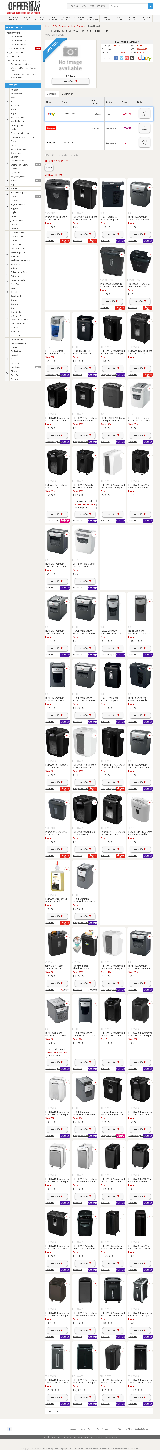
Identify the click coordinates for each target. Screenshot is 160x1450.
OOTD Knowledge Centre (18, 60)
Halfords (14, 200)
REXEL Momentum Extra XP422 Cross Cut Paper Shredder (84, 1034)
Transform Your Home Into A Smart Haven (23, 76)
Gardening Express (19, 192)
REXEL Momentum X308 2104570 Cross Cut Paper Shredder (138, 218)
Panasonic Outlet (18, 280)
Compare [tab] (51, 93)
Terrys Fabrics (17, 339)
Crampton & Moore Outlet (22, 137)
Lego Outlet (16, 244)
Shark (13, 308)
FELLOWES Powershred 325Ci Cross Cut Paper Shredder (140, 1381)
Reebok (14, 292)
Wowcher (15, 379)
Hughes (14, 212)
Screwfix (14, 304)
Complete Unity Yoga (20, 133)
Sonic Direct (16, 315)
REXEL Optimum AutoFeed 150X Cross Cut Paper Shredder (84, 900)
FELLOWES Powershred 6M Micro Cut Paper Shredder (85, 419)
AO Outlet (15, 105)
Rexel (49, 167)
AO (12, 101)
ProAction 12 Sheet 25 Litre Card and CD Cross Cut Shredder (140, 285)
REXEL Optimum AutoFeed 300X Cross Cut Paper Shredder (111, 632)
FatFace (14, 188)
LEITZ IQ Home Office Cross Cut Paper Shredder (84, 565)
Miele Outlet (16, 256)
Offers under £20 (18, 44)
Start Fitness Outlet (19, 323)
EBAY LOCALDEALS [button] (146, 18)
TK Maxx (14, 347)
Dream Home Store (25, 164)
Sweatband (15, 335)
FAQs (119, 1429)
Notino (14, 268)
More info (50, 240)
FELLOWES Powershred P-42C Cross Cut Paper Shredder (113, 352)
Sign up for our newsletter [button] (71, 1448)
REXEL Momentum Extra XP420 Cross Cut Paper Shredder (56, 699)
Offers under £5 (18, 36)
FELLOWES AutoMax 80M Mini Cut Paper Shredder (138, 486)
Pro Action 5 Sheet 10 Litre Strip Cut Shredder (112, 285)
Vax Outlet (15, 355)
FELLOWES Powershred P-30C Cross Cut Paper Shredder (57, 1247)
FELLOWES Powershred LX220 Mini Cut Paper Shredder (113, 1180)
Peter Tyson (16, 284)
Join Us (96, 1429)
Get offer (69, 81)
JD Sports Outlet (18, 220)
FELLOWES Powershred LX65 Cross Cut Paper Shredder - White (113, 486)
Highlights (15, 27)
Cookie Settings (141, 1429)
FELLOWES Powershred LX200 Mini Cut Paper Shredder (113, 1034)
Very (13, 359)
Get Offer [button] (56, 234)
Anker (13, 97)
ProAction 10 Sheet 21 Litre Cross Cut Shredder (56, 218)
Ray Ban (14, 288)
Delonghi (15, 157)
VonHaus (15, 363)
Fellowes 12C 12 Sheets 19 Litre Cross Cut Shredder (113, 833)
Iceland (14, 216)
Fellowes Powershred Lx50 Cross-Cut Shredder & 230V (56, 486)
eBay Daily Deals (18, 176)
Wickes (14, 371)
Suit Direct (15, 327)
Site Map (128, 1429)
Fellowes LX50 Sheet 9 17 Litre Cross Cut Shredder (84, 766)
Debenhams (16, 153)
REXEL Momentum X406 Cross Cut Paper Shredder (139, 766)
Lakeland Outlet (18, 232)
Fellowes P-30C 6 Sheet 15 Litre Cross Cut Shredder (85, 218)
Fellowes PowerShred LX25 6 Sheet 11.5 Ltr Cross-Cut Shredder (84, 833)
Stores (12, 85)
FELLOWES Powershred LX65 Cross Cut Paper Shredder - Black (57, 419)
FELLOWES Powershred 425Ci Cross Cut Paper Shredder (57, 1381)
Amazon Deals (17, 93)
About (73, 1429)
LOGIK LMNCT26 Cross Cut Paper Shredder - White (140, 833)
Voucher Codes (13, 56)
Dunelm (14, 168)
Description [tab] (67, 93)
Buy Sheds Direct (18, 121)
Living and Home (18, 248)
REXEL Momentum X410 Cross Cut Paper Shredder (84, 632)
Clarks (13, 129)
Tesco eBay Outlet (19, 343)
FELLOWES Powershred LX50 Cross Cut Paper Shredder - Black (140, 1113)
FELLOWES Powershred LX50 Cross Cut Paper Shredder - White (113, 967)
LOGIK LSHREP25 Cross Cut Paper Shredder (113, 419)
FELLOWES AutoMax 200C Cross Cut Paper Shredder (84, 1247)
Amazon (14, 90)
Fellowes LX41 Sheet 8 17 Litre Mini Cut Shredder (56, 766)
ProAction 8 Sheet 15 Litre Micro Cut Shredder (56, 833)
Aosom (14, 109)
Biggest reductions (15, 52)
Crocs (13, 141)
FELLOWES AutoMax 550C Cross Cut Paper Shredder (112, 1247)
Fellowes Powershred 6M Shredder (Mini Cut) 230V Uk (112, 1113)
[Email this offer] (131, 58)
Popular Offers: (13, 32)
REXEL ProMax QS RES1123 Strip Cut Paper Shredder (110, 699)
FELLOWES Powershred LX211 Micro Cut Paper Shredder (57, 1180)
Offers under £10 (18, 40)
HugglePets (16, 208)
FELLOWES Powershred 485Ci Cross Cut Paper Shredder (85, 1381)
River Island (16, 296)
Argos (13, 113)
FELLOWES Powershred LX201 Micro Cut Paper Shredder (140, 1034)
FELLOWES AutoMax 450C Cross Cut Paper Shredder (139, 1247)
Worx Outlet (16, 375)
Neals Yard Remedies (20, 260)
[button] (74, 6)
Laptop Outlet (17, 236)
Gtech (25, 196)
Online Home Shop (19, 272)
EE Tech (25, 180)
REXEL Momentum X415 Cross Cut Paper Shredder (56, 565)
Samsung (15, 300)
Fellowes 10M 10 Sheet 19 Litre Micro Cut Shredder (140, 352)
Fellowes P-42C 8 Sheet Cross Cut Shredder (113, 766)
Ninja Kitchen (16, 264)
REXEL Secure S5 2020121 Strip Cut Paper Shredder (110, 218)
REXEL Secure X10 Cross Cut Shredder (138, 699)
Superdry (15, 331)
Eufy (12, 184)
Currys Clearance (18, 149)
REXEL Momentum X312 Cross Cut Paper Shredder (84, 699)
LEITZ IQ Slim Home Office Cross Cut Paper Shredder (139, 419)
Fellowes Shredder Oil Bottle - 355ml (56, 900)
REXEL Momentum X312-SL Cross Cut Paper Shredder (54, 632)
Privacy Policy (107, 1429)
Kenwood (15, 228)
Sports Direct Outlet (19, 319)
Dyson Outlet (16, 172)
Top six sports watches (21, 64)
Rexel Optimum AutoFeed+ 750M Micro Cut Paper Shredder (140, 632)
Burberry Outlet (18, 117)
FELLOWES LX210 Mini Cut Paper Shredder (139, 1180)
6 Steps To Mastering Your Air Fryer (24, 69)
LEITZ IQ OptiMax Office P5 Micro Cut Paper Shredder (55, 352)
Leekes (14, 240)
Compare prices (54, 374)
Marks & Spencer (18, 252)
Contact (85, 1429)
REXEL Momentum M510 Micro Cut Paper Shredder (139, 967)
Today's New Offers (23, 48)
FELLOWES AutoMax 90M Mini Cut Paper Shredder (83, 486)
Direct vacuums (17, 160)
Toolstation (16, 351)
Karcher (14, 224)
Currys (13, 145)
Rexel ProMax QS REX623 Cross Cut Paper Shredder (82, 352)
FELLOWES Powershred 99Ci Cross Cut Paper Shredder (140, 1314)
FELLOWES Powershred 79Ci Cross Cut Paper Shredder (113, 1314)
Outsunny (15, 276)
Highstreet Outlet (18, 204)
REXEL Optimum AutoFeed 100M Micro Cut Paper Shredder (84, 1113)
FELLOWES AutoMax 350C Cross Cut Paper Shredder (112, 1381)
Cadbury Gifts (17, 125)
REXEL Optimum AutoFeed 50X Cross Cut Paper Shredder (55, 1034)
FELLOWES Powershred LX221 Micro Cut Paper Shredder (85, 1180)
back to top (55, 1411)
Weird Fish (25, 367)
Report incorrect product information (63, 155)
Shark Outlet (16, 312)
